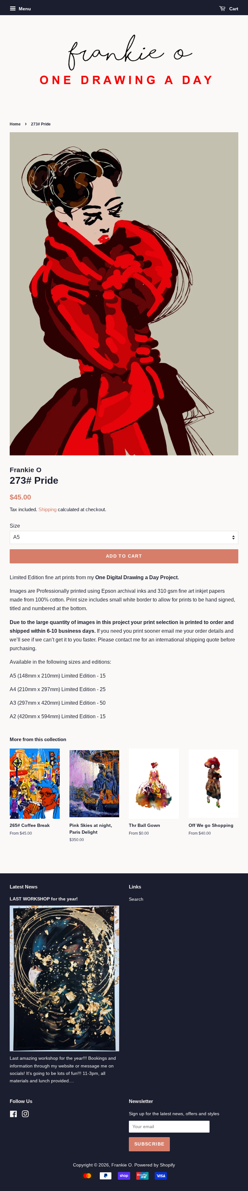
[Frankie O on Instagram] (25, 1115)
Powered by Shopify (154, 1165)
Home (15, 124)
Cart (233, 8)
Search (136, 899)
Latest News (23, 886)
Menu (24, 8)
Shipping (47, 509)
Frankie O (121, 1165)
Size (15, 526)
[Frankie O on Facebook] (13, 1115)
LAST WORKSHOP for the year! (44, 899)
